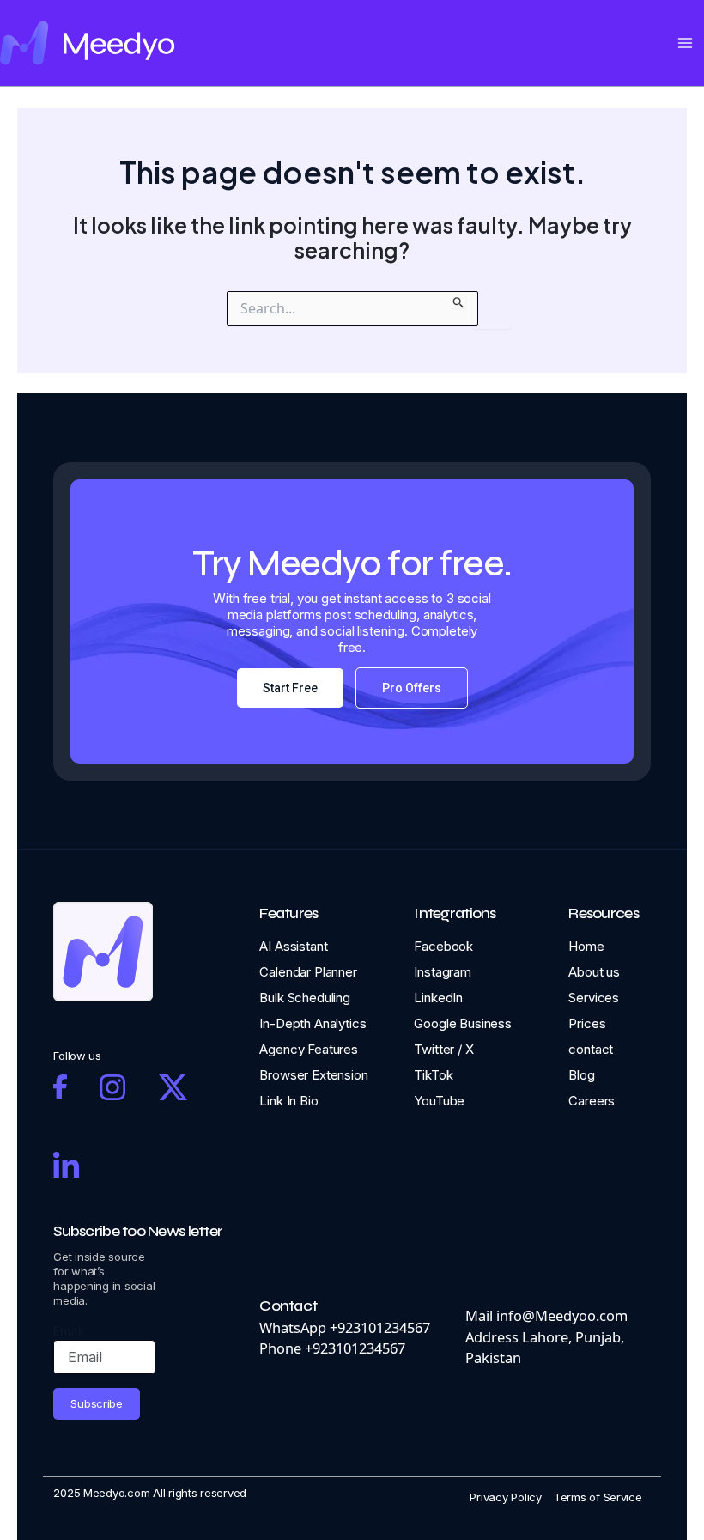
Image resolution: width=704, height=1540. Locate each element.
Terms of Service (598, 1497)
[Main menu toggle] (684, 43)
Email (68, 1331)
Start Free (290, 688)
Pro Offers (411, 688)
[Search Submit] (458, 299)
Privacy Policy (505, 1497)
